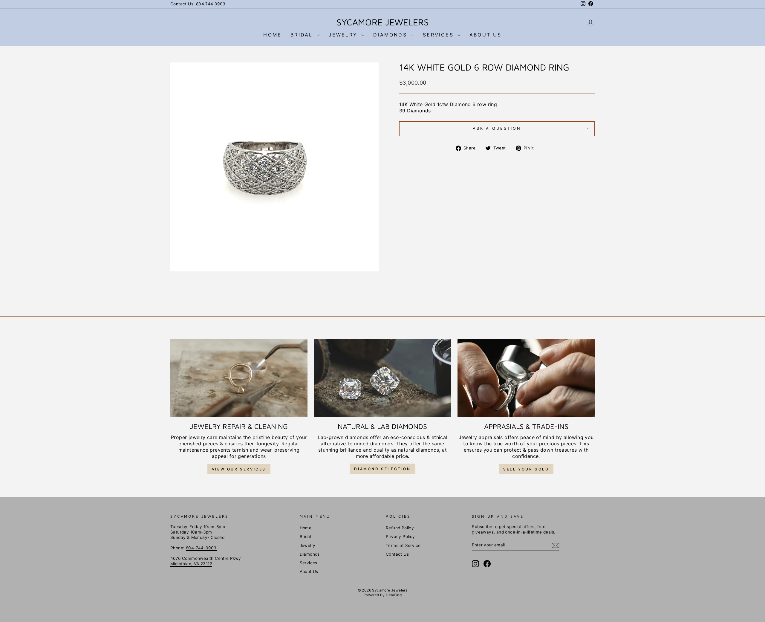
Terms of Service (403, 545)
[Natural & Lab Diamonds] (382, 378)
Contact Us (397, 554)
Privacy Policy (400, 536)
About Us (485, 35)
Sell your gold (526, 469)
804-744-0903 (201, 547)
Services (439, 35)
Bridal (302, 35)
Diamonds (391, 35)
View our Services (239, 469)
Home (272, 35)
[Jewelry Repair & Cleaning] (238, 378)
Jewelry (344, 35)
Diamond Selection (382, 469)
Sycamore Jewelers (382, 22)
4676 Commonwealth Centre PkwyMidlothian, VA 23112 (205, 561)
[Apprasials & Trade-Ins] (526, 378)
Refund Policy (400, 527)
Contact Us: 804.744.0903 (198, 3)
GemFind (394, 595)
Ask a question (497, 128)
